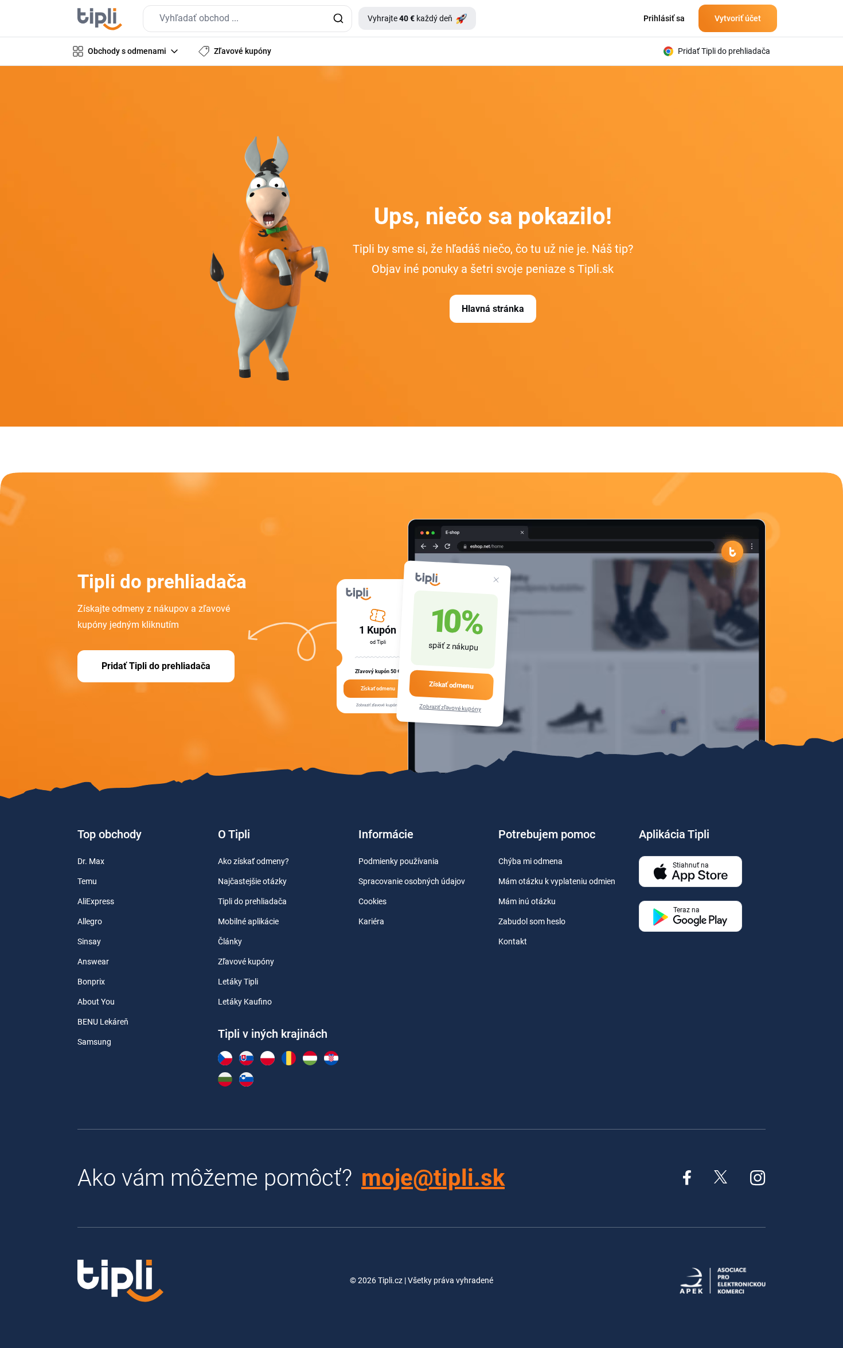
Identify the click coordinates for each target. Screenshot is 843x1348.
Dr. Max (90, 861)
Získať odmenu (451, 684)
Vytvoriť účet (738, 18)
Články (230, 941)
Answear (93, 961)
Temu (87, 881)
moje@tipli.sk (433, 1178)
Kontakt (512, 941)
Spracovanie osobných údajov (411, 881)
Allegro (89, 921)
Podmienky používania (398, 861)
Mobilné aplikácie (248, 921)
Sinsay (89, 941)
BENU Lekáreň (102, 1021)
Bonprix (91, 981)
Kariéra (371, 921)
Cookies (372, 901)
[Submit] (338, 18)
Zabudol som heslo (531, 921)
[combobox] (247, 18)
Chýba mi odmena (530, 861)
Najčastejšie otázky (252, 881)
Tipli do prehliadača (252, 901)
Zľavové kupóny (246, 961)
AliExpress (95, 901)
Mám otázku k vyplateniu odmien (556, 881)
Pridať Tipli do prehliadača (156, 666)
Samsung (94, 1041)
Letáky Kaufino (245, 1001)
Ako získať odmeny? (253, 861)
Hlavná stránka (493, 308)
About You (96, 1001)
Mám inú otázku (527, 901)
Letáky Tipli (238, 981)
